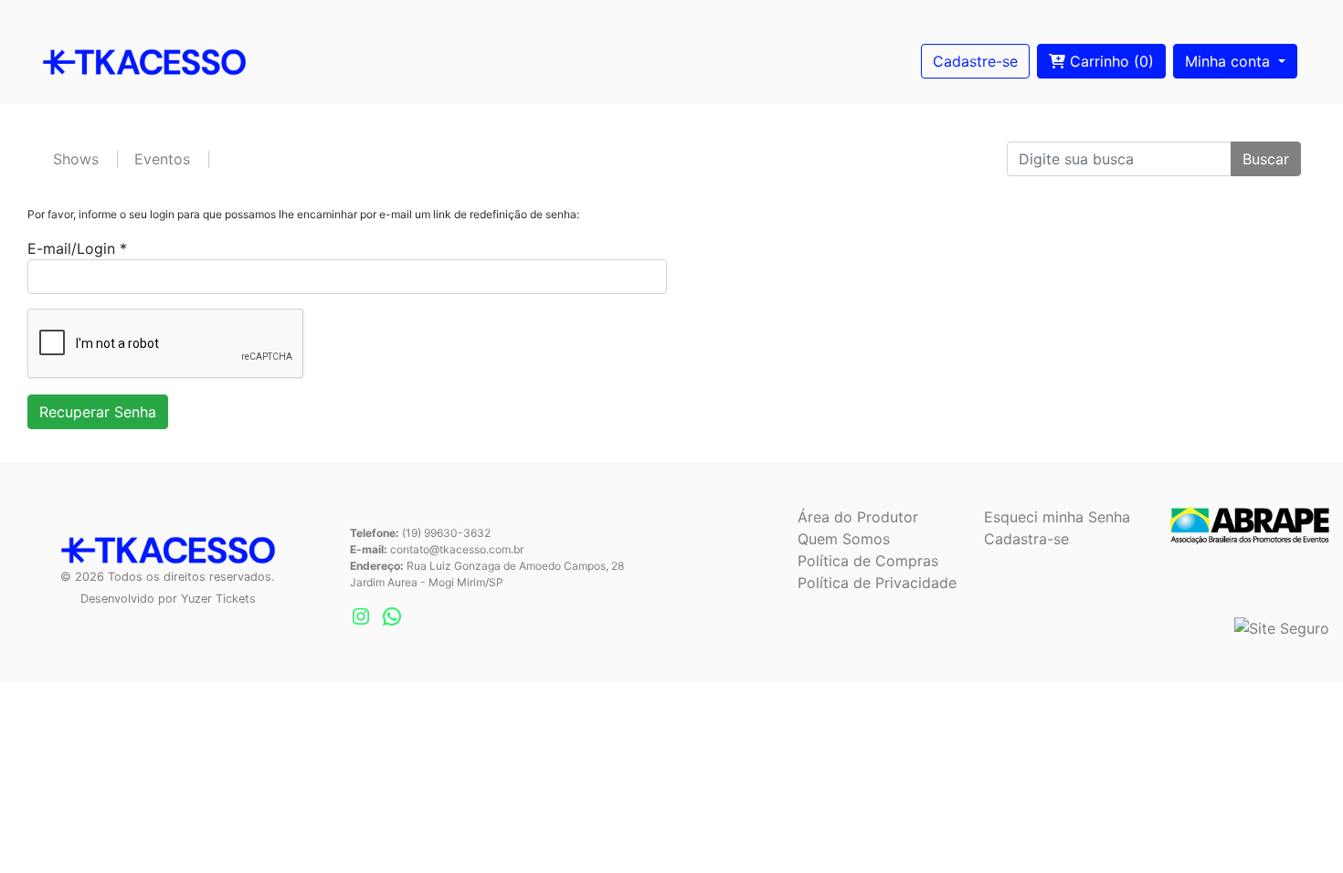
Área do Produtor (858, 517)
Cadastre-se (975, 61)
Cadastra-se (1026, 539)
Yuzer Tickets (218, 598)
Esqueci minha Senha (1057, 517)
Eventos (162, 159)
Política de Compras (868, 561)
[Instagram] (361, 616)
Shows (76, 159)
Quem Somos (844, 539)
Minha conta (1229, 61)
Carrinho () (1109, 61)
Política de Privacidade (877, 582)
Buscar (1266, 159)
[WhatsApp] (392, 616)
